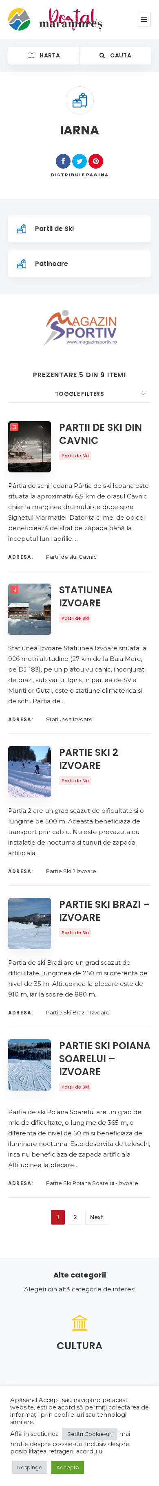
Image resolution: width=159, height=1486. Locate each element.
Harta (49, 55)
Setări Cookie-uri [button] (90, 1434)
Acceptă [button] (67, 1467)
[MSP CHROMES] (80, 328)
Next (96, 1217)
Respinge (29, 1467)
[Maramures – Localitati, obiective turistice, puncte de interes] (41, 19)
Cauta (120, 55)
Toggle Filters (79, 394)
